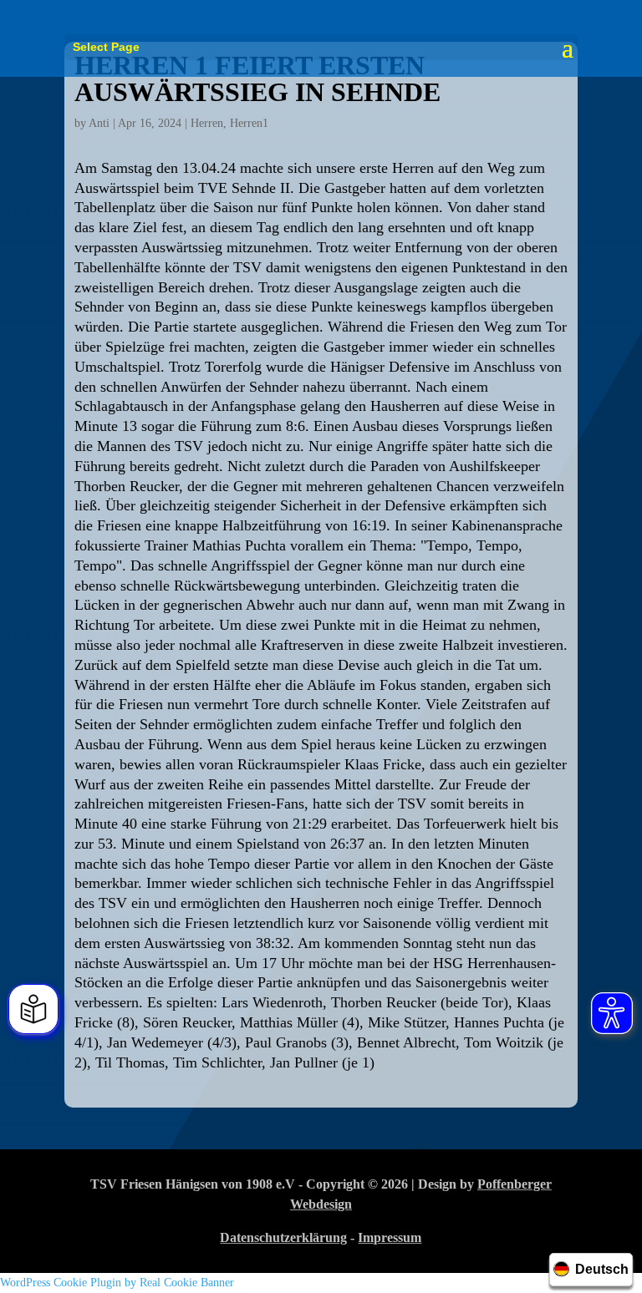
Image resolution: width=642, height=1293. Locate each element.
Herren (207, 123)
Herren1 (249, 123)
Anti (99, 123)
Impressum (389, 1237)
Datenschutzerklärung (283, 1237)
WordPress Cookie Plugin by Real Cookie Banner (117, 1282)
